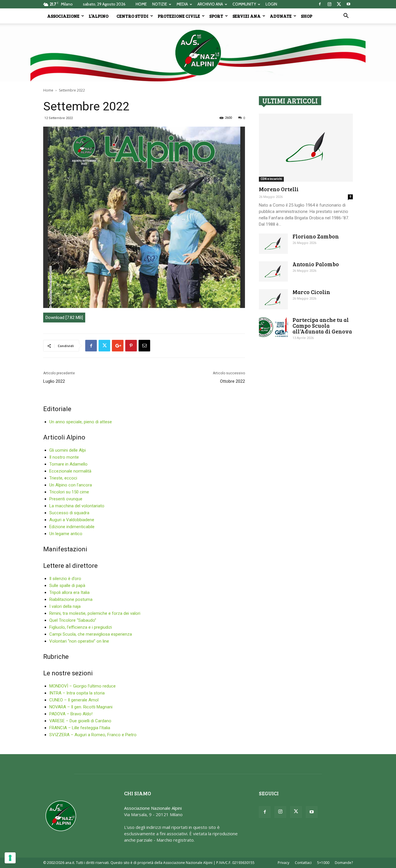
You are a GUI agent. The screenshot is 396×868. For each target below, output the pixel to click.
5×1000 (323, 862)
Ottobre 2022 (232, 381)
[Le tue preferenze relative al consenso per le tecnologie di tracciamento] (10, 857)
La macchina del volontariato (76, 505)
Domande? (344, 862)
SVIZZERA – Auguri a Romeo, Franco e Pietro (93, 734)
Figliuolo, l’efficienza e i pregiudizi (80, 627)
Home (48, 90)
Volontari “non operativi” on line (79, 641)
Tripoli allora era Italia (69, 592)
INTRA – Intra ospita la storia (77, 693)
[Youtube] (348, 4)
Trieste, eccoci (63, 478)
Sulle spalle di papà (67, 585)
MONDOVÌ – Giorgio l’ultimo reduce (82, 686)
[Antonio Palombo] (273, 271)
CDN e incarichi (271, 178)
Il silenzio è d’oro (65, 578)
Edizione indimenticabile (72, 526)
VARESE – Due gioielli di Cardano (80, 720)
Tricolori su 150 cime (69, 492)
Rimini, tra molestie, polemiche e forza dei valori (94, 613)
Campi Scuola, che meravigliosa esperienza (90, 634)
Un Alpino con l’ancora (70, 485)
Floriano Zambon (316, 236)
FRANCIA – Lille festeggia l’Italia (79, 727)
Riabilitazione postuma (70, 599)
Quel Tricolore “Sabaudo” (72, 620)
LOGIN (271, 4)
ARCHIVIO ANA (210, 4)
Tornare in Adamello (68, 464)
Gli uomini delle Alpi (67, 450)
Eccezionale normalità (70, 471)
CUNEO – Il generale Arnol (74, 700)
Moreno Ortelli (279, 189)
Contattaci (303, 862)
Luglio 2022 (54, 381)
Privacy (283, 862)
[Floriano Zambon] (273, 244)
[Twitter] (339, 4)
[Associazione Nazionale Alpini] (198, 52)
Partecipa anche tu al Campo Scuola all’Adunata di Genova (322, 325)
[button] (346, 16)
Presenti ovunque (65, 499)
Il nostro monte (64, 457)
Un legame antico (65, 533)
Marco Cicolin (311, 292)
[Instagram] (329, 4)
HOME (141, 4)
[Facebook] (319, 4)
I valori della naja (65, 606)
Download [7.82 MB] (64, 317)
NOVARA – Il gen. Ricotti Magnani (80, 707)
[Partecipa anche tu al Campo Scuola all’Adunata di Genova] (273, 327)
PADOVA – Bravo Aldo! (70, 713)
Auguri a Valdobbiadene (71, 519)
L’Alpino (98, 16)
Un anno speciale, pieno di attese (80, 421)
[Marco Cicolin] (273, 299)
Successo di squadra (69, 512)
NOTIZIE (159, 4)
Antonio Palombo (316, 264)
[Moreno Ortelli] (306, 148)
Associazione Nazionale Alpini (153, 808)
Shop (306, 16)
